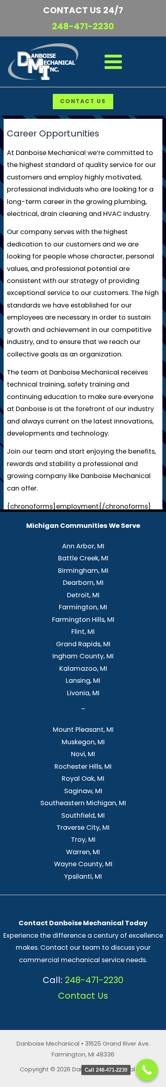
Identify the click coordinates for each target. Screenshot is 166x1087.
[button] (83, 101)
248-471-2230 (83, 26)
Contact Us (83, 996)
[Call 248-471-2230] (147, 1070)
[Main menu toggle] (113, 62)
